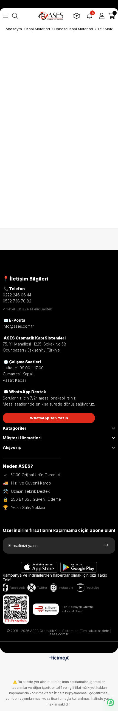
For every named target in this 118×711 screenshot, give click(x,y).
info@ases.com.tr (18, 326)
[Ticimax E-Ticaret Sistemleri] (59, 658)
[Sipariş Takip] (76, 15)
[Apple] (39, 567)
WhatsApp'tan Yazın (49, 418)
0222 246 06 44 (17, 295)
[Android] (78, 567)
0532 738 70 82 (17, 301)
